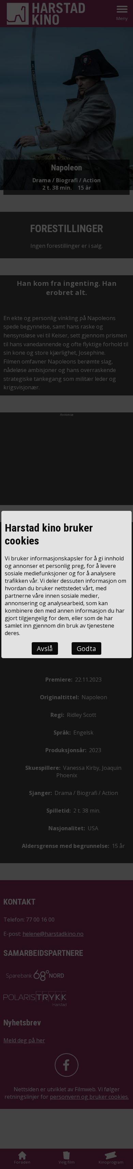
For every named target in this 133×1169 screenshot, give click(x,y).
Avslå (45, 648)
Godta (86, 648)
